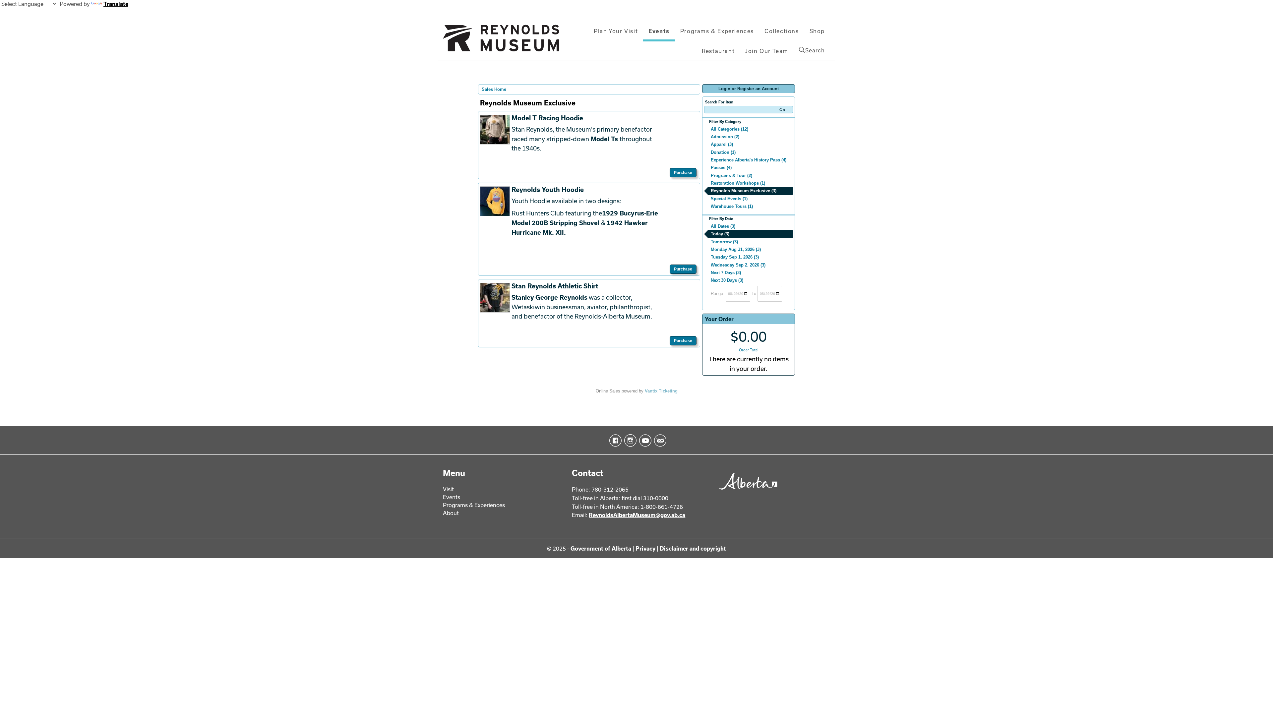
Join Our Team (766, 51)
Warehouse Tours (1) (732, 206)
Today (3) (720, 233)
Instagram (629, 440)
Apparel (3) (722, 144)
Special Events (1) (729, 198)
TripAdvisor (658, 440)
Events (659, 31)
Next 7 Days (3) (726, 272)
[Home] (501, 41)
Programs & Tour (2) (731, 175)
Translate (115, 4)
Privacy (645, 548)
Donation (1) (723, 152)
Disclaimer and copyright (693, 548)
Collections (781, 31)
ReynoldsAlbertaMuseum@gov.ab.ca (637, 515)
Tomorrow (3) (724, 241)
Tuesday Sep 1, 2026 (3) (735, 257)
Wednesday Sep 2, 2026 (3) (738, 265)
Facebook (614, 440)
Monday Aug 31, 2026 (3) (736, 249)
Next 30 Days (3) (727, 280)
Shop (817, 31)
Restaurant (718, 51)
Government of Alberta (601, 548)
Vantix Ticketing (661, 390)
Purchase (683, 172)
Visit (448, 489)
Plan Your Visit (616, 31)
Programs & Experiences (717, 31)
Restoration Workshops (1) (738, 183)
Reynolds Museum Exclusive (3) (743, 190)
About (451, 513)
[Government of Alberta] (746, 492)
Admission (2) (725, 136)
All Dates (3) (723, 226)
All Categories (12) (729, 129)
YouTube (643, 440)
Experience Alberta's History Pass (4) (748, 159)
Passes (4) (721, 167)
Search (815, 50)
